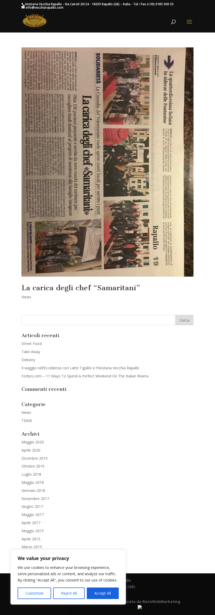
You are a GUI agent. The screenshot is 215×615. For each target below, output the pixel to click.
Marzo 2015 (32, 546)
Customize (34, 593)
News (26, 296)
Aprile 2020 (31, 450)
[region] (68, 577)
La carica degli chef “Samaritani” (81, 287)
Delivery (28, 359)
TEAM (27, 420)
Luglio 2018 (31, 474)
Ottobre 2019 (33, 466)
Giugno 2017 (32, 506)
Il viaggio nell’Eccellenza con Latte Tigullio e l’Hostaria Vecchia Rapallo (80, 367)
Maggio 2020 (33, 442)
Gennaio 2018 (33, 490)
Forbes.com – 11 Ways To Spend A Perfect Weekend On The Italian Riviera (85, 376)
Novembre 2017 (35, 498)
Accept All (102, 593)
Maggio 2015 (33, 530)
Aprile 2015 (31, 538)
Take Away (31, 351)
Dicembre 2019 (34, 458)
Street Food (32, 343)
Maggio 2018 (33, 482)
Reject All (69, 593)
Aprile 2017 (31, 522)
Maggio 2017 (33, 514)
